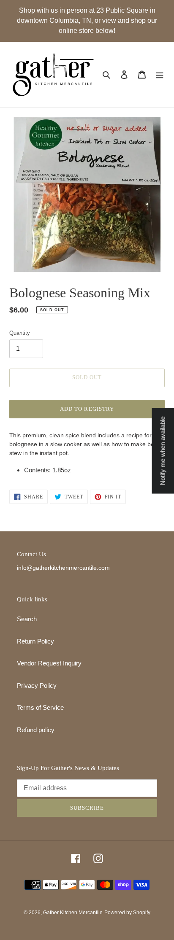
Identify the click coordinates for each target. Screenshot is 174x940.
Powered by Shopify (127, 913)
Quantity (19, 333)
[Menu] (160, 74)
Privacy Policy (37, 685)
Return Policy (35, 641)
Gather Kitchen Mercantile (73, 913)
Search (27, 618)
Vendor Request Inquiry (49, 663)
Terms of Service (40, 707)
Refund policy (35, 729)
